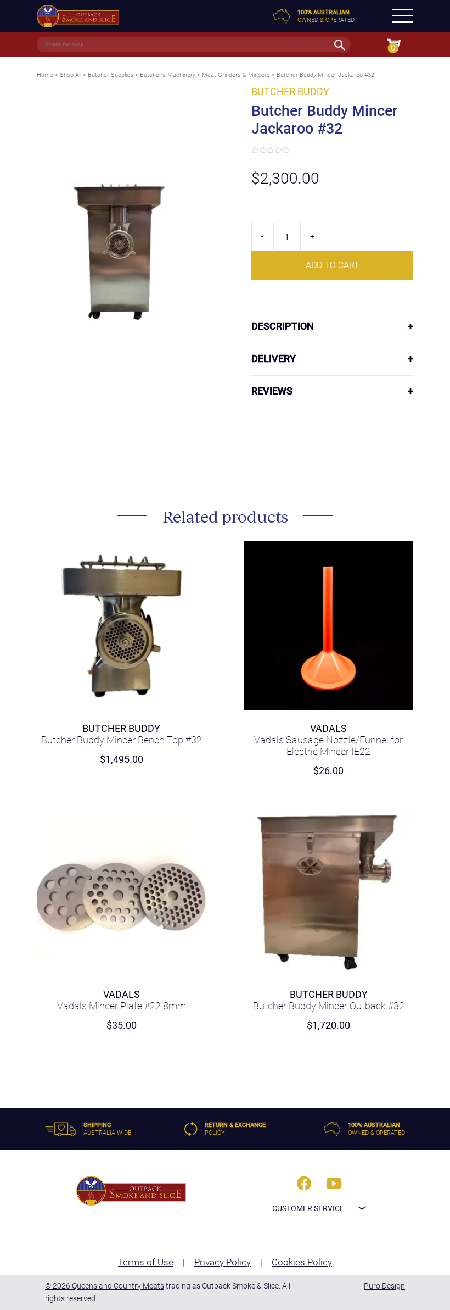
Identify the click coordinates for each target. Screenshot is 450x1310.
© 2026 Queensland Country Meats (104, 1285)
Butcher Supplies (110, 75)
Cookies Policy (302, 1262)
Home (45, 75)
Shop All (70, 75)
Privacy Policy (222, 1262)
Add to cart (332, 265)
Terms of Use (145, 1262)
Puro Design (384, 1285)
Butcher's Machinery (167, 75)
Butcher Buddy (290, 91)
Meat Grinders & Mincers (236, 75)
